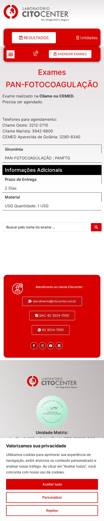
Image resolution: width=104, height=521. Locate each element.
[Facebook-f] (33, 345)
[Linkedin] (59, 345)
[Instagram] (42, 345)
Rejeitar (52, 510)
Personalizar (52, 497)
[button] (11, 54)
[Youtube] (50, 345)
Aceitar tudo (52, 484)
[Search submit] (96, 227)
